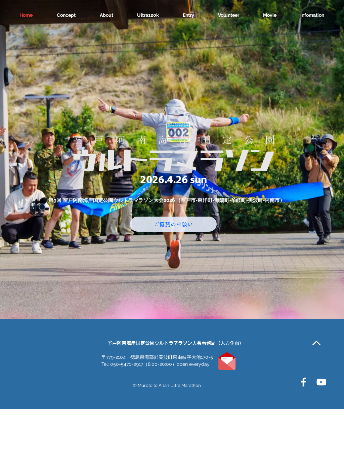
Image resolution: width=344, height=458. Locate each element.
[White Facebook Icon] (303, 382)
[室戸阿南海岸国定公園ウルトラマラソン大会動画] (321, 382)
